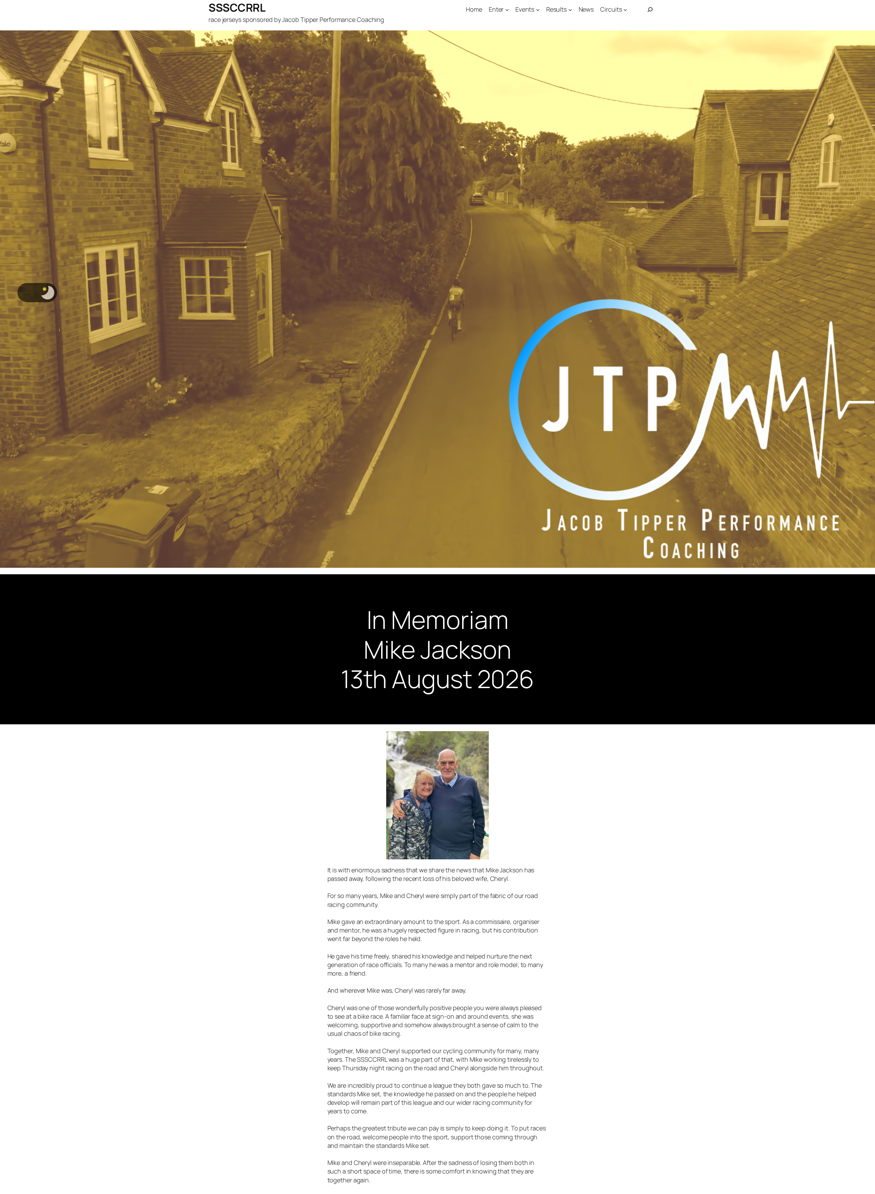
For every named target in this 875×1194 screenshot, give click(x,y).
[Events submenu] (538, 10)
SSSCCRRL (236, 7)
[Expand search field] (650, 9)
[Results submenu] (570, 10)
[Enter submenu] (507, 10)
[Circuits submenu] (625, 10)
